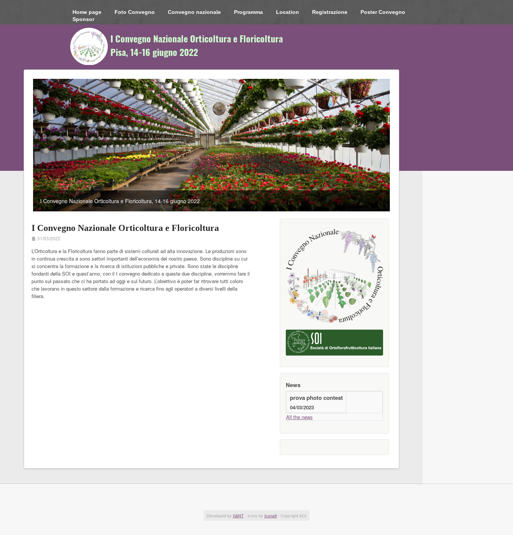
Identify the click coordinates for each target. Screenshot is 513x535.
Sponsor (83, 19)
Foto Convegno (135, 12)
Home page (86, 12)
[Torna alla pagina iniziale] (181, 46)
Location (287, 12)
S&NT (238, 515)
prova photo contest (316, 397)
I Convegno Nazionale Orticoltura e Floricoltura (125, 228)
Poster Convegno (383, 12)
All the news (299, 416)
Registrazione (329, 12)
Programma (248, 12)
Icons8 (270, 515)
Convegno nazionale (194, 12)
